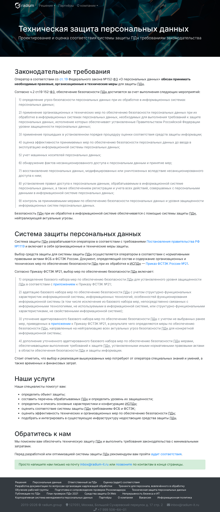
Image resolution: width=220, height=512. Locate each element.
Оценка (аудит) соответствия (121, 482)
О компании (125, 497)
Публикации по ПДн (27, 493)
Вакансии (145, 497)
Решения (20, 482)
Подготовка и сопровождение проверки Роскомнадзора (90, 489)
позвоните (124, 464)
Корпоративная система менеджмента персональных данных (54, 497)
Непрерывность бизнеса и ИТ (141, 493)
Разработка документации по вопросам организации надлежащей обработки (63, 486)
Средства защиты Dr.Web (100, 493)
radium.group (52, 505)
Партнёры (66, 5)
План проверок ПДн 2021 (62, 493)
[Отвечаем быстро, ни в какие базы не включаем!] (94, 464)
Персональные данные (47, 482)
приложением (64, 284)
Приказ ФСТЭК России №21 (167, 263)
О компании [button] (86, 5)
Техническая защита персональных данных (159, 489)
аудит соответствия (166, 454)
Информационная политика (174, 497)
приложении (61, 323)
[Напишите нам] (183, 505)
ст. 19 (63, 79)
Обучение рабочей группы (31, 489)
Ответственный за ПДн (82, 482)
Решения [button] (46, 5)
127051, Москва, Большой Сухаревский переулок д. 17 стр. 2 (115, 505)
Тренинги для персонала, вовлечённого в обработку (152, 486)
